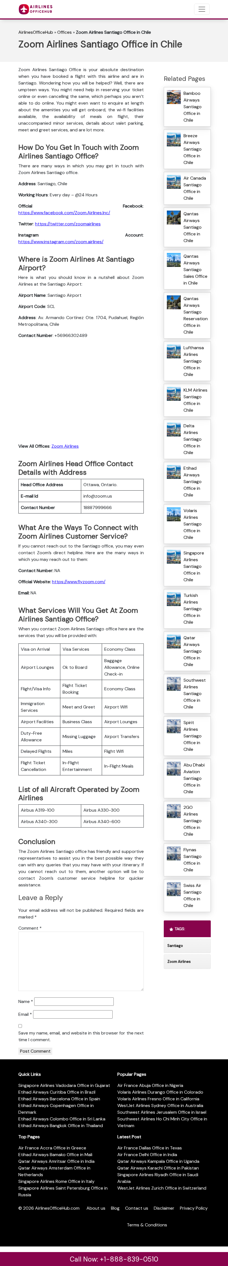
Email (25, 1014)
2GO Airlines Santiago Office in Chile (193, 820)
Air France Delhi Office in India (147, 1155)
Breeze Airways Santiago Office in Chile (193, 149)
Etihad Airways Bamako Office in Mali (55, 1155)
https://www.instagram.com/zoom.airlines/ (60, 242)
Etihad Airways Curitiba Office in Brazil (56, 1092)
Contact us (136, 1208)
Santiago (175, 945)
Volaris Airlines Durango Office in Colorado (160, 1092)
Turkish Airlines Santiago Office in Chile (193, 608)
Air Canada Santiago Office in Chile (195, 188)
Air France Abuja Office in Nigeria (150, 1085)
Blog (115, 1208)
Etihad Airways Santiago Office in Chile (193, 481)
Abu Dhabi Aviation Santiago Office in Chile (194, 778)
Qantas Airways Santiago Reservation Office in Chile (196, 315)
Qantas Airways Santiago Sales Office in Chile (195, 269)
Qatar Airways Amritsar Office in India (56, 1161)
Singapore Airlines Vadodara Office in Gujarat (64, 1085)
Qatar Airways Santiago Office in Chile (193, 651)
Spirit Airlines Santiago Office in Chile (193, 736)
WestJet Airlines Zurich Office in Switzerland (161, 1188)
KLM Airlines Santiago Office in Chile (195, 400)
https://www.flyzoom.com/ (78, 582)
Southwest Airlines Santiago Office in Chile (195, 693)
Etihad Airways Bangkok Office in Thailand (60, 1125)
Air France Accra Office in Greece (52, 1148)
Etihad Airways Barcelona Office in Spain (59, 1099)
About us (95, 1208)
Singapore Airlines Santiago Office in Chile (194, 566)
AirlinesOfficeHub (35, 32)
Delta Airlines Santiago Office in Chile (193, 439)
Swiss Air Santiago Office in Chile (193, 895)
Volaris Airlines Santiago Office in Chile (193, 524)
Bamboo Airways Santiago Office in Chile (193, 106)
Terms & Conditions (147, 1225)
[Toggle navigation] (202, 9)
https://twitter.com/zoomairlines (68, 224)
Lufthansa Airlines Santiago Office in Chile (194, 361)
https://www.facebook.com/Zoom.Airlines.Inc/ (64, 213)
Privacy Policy (194, 1208)
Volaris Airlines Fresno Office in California (158, 1099)
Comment (30, 928)
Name (25, 1001)
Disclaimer (164, 1208)
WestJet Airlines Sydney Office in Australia (160, 1105)
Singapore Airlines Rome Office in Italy (56, 1181)
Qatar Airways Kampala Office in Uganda (158, 1161)
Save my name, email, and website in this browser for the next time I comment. (81, 1036)
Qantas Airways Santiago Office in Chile (193, 227)
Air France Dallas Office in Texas (149, 1148)
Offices (64, 32)
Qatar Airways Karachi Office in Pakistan (158, 1168)
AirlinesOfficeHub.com (57, 1208)
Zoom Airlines (65, 446)
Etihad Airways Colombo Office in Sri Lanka (61, 1119)
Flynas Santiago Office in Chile (193, 860)
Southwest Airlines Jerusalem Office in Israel (161, 1112)
